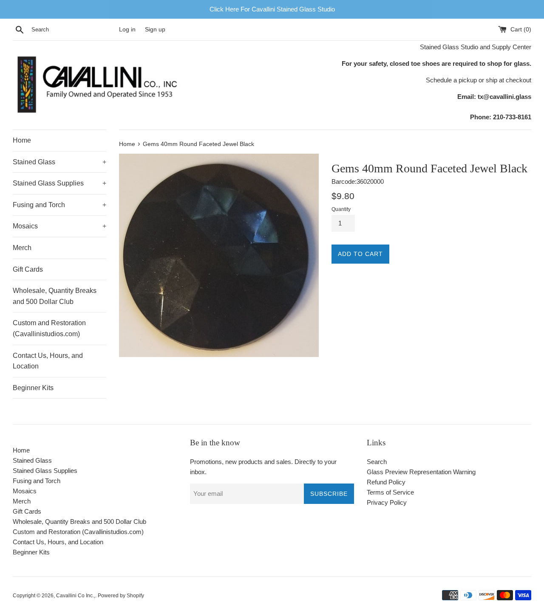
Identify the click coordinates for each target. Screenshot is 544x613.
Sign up (155, 29)
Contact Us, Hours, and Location (48, 361)
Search (377, 461)
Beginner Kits (33, 387)
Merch (22, 247)
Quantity (341, 209)
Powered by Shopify (121, 596)
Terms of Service (390, 492)
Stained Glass (59, 162)
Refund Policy (386, 482)
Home (22, 140)
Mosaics (59, 226)
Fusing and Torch (59, 204)
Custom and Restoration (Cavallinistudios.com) (49, 328)
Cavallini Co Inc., (75, 596)
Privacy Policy (387, 502)
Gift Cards (28, 269)
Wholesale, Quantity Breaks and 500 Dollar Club (54, 296)
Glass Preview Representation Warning (421, 471)
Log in (127, 29)
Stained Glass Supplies (59, 183)
